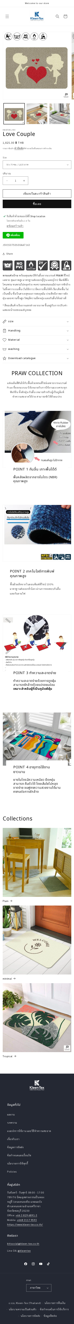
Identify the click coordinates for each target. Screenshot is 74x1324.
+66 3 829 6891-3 (26, 1215)
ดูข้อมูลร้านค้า (15, 225)
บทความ (12, 1122)
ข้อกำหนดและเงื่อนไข (19, 1155)
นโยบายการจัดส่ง (30, 1315)
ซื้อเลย (37, 204)
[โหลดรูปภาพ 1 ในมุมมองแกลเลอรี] (14, 113)
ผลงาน (11, 1114)
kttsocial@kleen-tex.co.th (23, 1243)
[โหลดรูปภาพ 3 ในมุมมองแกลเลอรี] (59, 113)
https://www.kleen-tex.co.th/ (25, 1224)
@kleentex (24, 1250)
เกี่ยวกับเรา (13, 1139)
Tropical (8, 1056)
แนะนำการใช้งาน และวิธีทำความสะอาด (29, 1130)
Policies (12, 1171)
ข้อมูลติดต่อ (50, 1315)
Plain (6, 900)
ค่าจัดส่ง (18, 148)
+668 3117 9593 (27, 1219)
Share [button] (9, 253)
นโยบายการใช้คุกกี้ (17, 1163)
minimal (7, 978)
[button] (7, 16)
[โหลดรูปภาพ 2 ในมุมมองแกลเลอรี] (36, 113)
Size (5, 157)
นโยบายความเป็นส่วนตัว (22, 1309)
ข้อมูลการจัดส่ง (15, 1147)
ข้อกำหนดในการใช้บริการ (54, 1309)
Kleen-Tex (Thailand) (28, 1303)
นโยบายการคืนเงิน (55, 1303)
